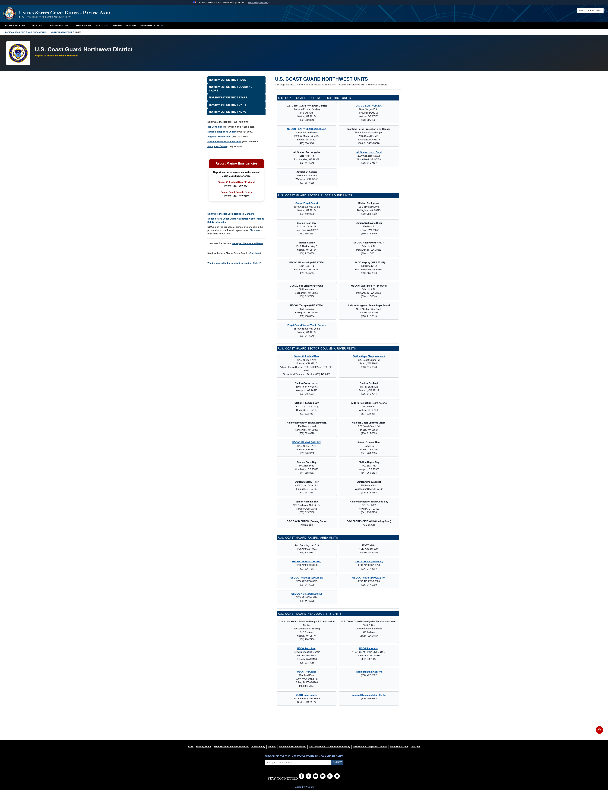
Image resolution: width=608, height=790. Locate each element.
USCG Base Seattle (306, 695)
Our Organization (58, 25)
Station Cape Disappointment (369, 356)
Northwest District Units (228, 104)
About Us (37, 25)
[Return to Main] (599, 731)
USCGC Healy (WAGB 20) (369, 561)
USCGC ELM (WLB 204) (369, 105)
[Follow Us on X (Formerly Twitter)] (308, 776)
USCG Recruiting (306, 648)
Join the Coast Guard (124, 25)
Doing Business (83, 25)
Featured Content (150, 25)
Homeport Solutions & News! (247, 243)
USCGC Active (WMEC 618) (306, 594)
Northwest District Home (227, 79)
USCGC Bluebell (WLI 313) (306, 442)
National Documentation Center (369, 695)
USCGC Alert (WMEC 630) (306, 561)
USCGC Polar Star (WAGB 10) (368, 577)
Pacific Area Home (15, 25)
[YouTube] (315, 776)
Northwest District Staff (228, 97)
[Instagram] (330, 776)
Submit (337, 762)
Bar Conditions (215, 126)
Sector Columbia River (306, 356)
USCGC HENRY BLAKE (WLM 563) (306, 129)
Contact (100, 25)
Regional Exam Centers (369, 671)
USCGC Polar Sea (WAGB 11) (306, 577)
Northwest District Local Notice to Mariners (230, 213)
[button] (259, 2)
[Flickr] (337, 776)
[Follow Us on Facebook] (301, 776)
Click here (254, 253)
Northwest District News (228, 111)
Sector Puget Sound (306, 203)
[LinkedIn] (323, 776)
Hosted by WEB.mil (304, 786)
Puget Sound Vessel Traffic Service (306, 325)
